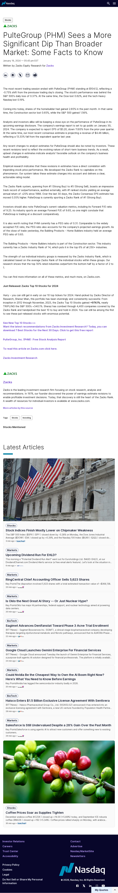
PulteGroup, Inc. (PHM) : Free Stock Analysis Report (34, 339)
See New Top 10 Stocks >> (19, 322)
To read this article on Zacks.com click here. (30, 348)
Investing (27, 418)
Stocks (8, 20)
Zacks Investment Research (20, 357)
